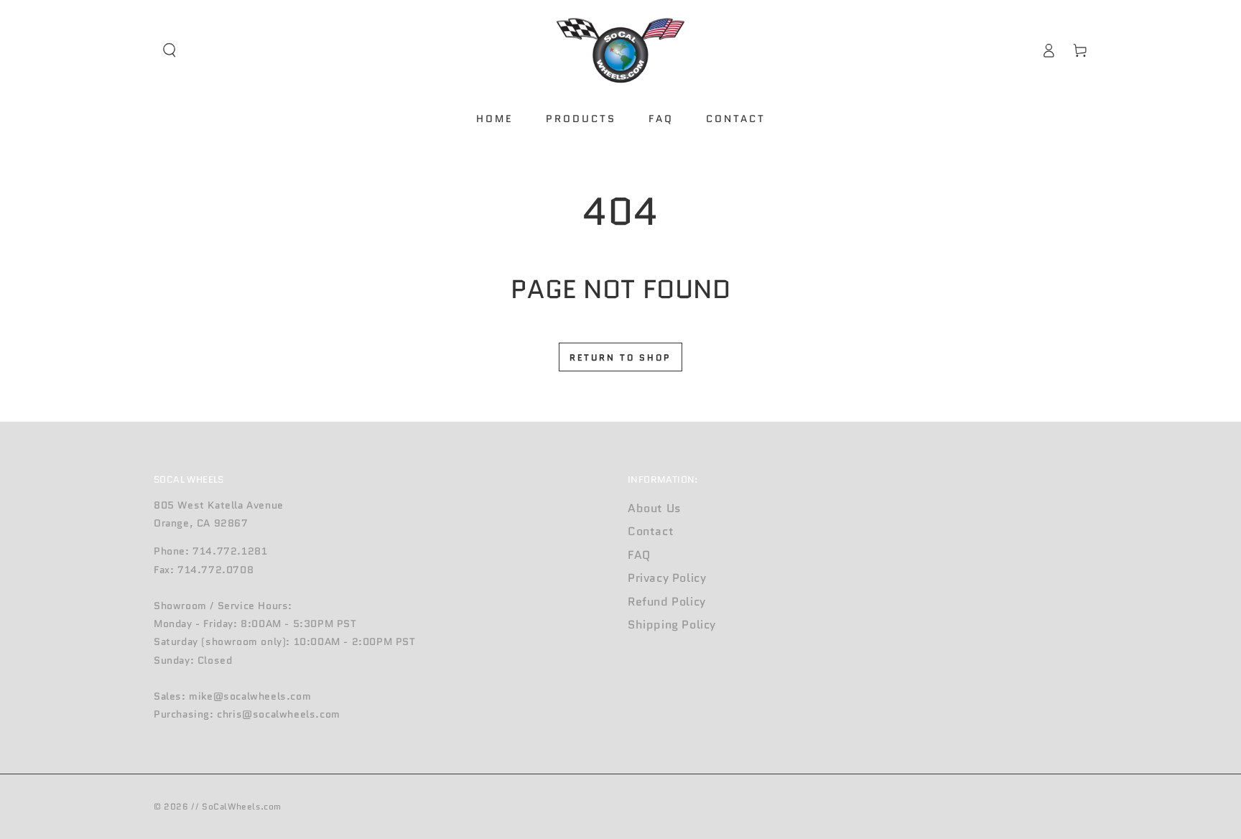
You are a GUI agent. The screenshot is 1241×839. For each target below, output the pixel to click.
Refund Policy (667, 601)
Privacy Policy (667, 578)
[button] (169, 50)
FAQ (639, 555)
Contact (651, 531)
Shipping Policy (672, 624)
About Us (655, 508)
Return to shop (620, 357)
